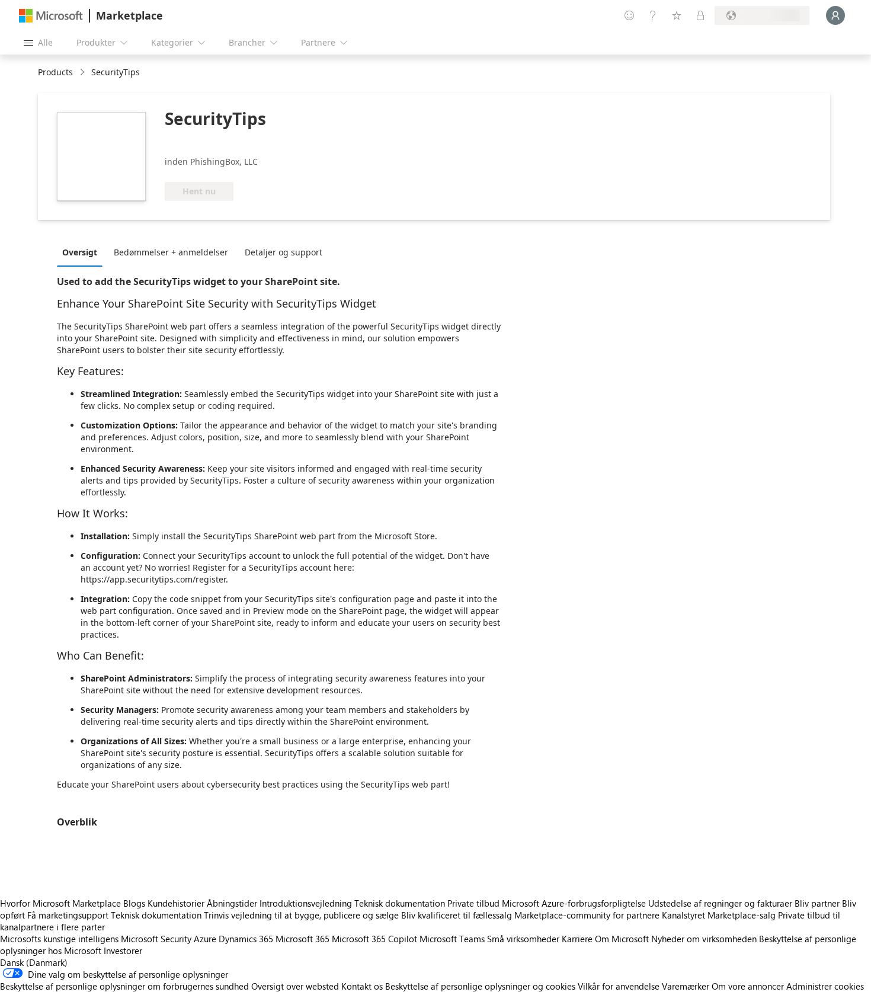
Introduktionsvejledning (306, 903)
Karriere (577, 939)
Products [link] (55, 72)
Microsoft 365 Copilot (374, 939)
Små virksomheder (523, 939)
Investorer (123, 950)
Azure (205, 939)
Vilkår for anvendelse (618, 986)
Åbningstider (232, 903)
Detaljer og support (283, 252)
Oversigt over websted (295, 986)
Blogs (134, 903)
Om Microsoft (622, 939)
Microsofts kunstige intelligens (59, 939)
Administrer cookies (825, 986)
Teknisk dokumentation (399, 903)
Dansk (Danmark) (34, 962)
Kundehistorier (176, 903)
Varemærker (685, 986)
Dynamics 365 (246, 939)
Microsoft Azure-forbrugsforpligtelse (575, 903)
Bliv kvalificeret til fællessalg (456, 915)
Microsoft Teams (452, 939)
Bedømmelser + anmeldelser (171, 252)
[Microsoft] (51, 16)
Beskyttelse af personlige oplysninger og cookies (480, 986)
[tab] (82, 252)
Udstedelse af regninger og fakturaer (720, 903)
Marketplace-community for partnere (586, 915)
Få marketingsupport (67, 915)
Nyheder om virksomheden (704, 939)
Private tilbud (473, 903)
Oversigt (79, 252)
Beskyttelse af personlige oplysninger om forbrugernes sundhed (124, 986)
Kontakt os (362, 986)
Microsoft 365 (302, 939)
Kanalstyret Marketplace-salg (719, 915)
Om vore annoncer (748, 986)
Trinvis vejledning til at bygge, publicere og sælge (301, 915)
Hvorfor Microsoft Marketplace (60, 903)
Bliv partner (817, 903)
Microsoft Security (156, 939)
